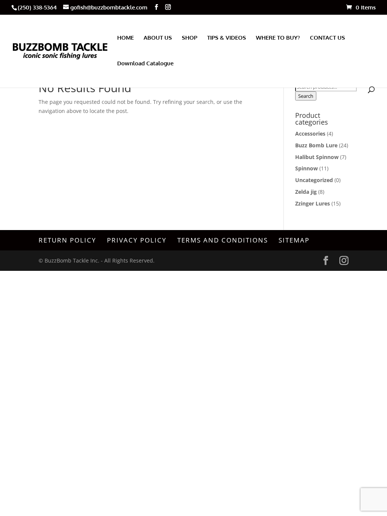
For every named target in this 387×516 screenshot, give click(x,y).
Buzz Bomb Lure (316, 145)
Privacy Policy (137, 240)
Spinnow (306, 168)
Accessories (310, 133)
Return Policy (67, 240)
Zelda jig (306, 191)
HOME (125, 38)
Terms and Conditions (222, 240)
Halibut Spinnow (317, 157)
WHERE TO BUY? (278, 38)
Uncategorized (314, 180)
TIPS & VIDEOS (226, 38)
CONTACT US (327, 38)
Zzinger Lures (312, 203)
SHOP (189, 38)
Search (305, 96)
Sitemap (294, 240)
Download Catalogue (145, 64)
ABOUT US (158, 38)
